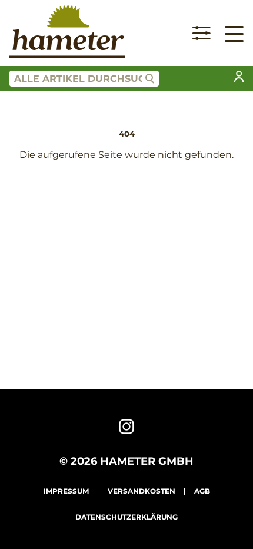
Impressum (66, 491)
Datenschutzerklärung (126, 516)
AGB (202, 491)
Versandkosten (141, 491)
